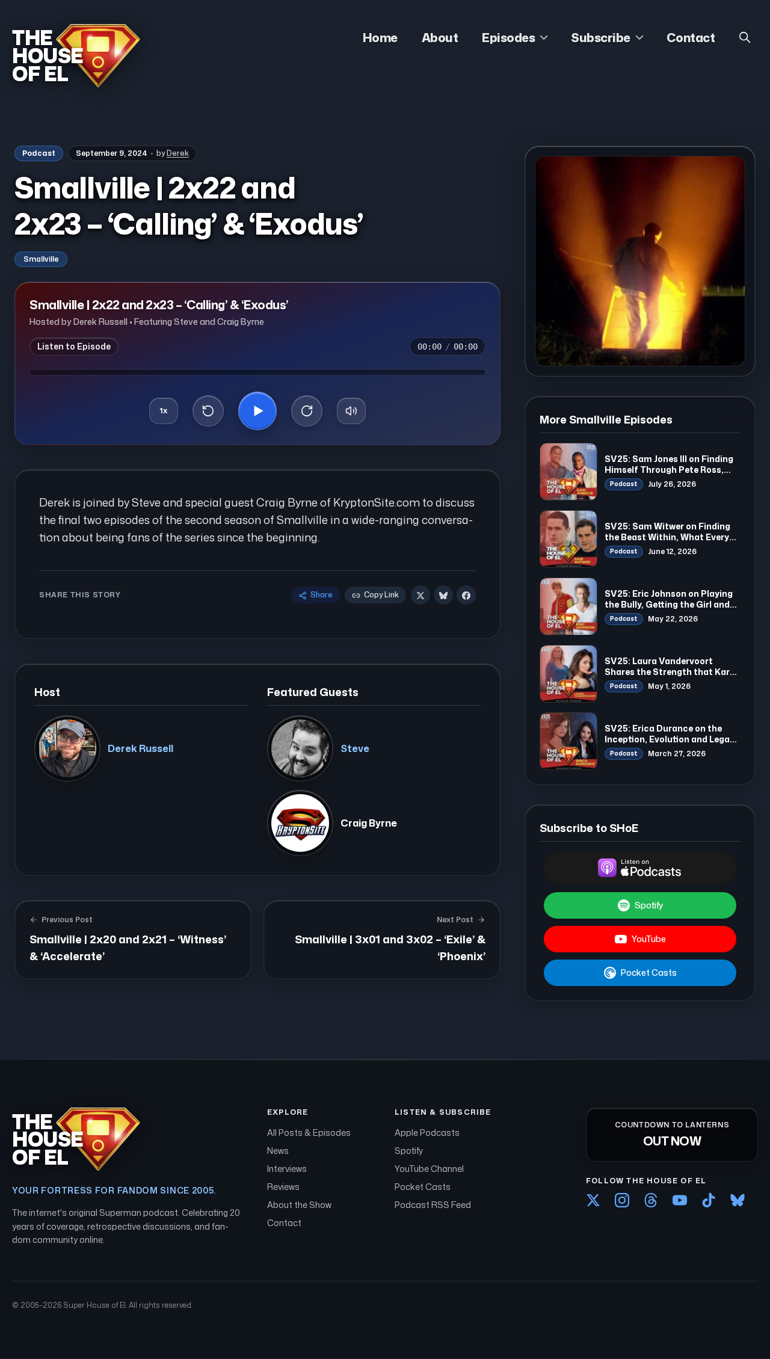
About (440, 37)
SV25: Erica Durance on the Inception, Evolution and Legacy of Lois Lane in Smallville (672, 739)
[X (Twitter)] (593, 1200)
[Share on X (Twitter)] (420, 595)
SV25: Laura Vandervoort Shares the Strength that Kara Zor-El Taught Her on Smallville (671, 671)
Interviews (287, 1168)
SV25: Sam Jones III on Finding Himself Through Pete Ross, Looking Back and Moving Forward (669, 474)
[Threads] (651, 1200)
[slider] (257, 372)
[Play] (257, 411)
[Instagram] (622, 1200)
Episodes (508, 37)
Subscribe (600, 37)
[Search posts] (745, 37)
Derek (178, 153)
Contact (691, 37)
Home (380, 37)
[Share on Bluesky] (443, 595)
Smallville (40, 259)
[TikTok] (708, 1200)
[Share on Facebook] (466, 595)
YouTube (649, 939)
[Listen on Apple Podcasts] (640, 868)
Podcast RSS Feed (433, 1204)
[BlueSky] (737, 1200)
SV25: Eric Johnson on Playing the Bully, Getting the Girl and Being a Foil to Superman (669, 604)
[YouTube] (680, 1200)
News (278, 1150)
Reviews (283, 1186)
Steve (354, 748)
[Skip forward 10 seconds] (306, 411)
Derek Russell (140, 748)
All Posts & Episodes (309, 1132)
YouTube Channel (429, 1168)
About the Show (299, 1204)
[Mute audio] (351, 411)
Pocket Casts (649, 972)
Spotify (649, 905)
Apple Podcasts (427, 1132)
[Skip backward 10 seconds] (208, 411)
